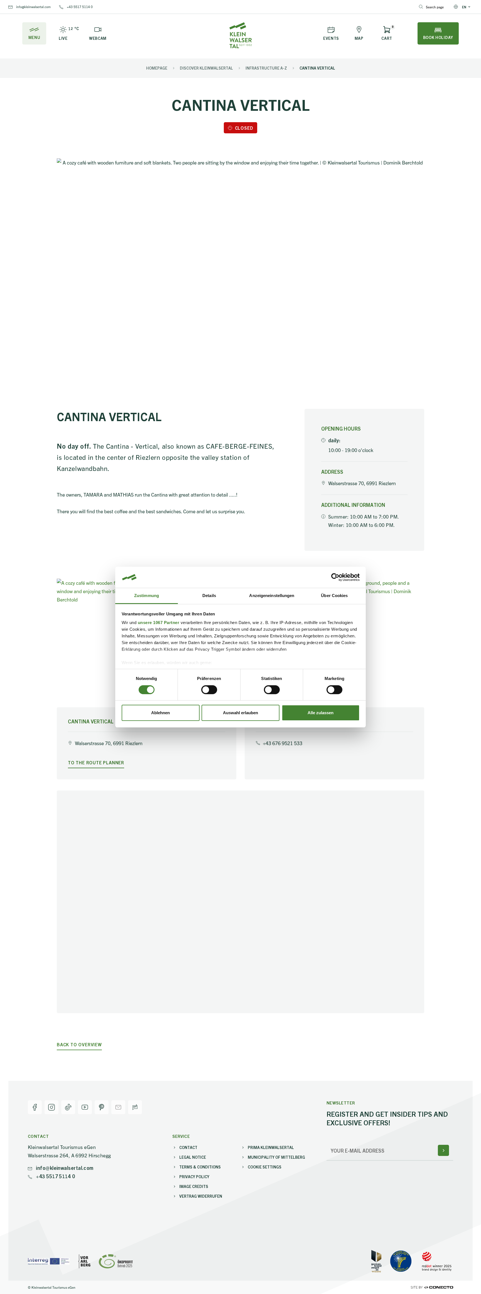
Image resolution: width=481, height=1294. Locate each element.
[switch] (209, 689)
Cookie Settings (264, 1166)
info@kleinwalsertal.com (33, 6)
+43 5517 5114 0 (79, 6)
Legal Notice (192, 1157)
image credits (193, 1186)
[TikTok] (68, 1107)
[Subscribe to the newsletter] (443, 1150)
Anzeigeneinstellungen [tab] (271, 595)
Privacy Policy (194, 1176)
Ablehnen (160, 712)
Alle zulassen (320, 712)
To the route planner (96, 762)
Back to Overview (79, 1044)
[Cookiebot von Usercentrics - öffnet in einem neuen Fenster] (335, 577)
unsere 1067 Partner (159, 622)
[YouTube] (85, 1107)
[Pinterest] (102, 1107)
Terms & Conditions (200, 1166)
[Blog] (135, 1107)
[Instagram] (51, 1107)
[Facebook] (35, 1107)
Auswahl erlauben (240, 712)
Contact (188, 1147)
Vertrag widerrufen (200, 1196)
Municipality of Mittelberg (276, 1157)
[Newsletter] (118, 1107)
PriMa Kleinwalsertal (271, 1147)
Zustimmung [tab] (146, 595)
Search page (435, 7)
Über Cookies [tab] (334, 595)
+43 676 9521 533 (282, 743)
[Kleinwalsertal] (240, 35)
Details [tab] (209, 595)
